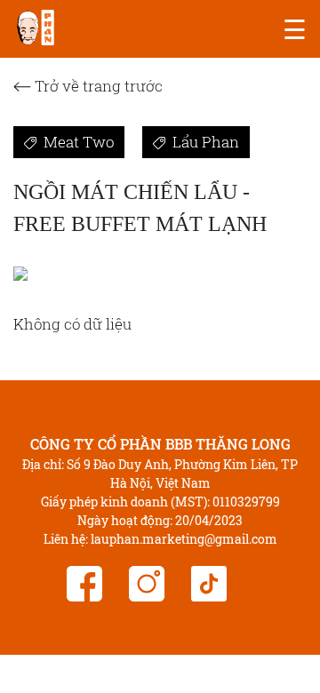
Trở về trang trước (97, 86)
